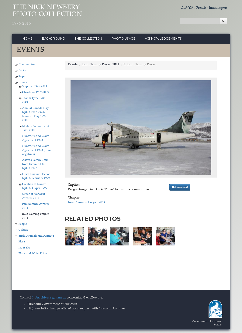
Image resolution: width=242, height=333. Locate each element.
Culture (23, 229)
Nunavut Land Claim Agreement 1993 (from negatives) (36, 150)
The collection (88, 38)
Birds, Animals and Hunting (36, 236)
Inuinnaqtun (218, 8)
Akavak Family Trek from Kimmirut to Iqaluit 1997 (35, 164)
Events (23, 82)
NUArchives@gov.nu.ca (49, 297)
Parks (22, 70)
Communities (27, 64)
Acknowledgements (163, 38)
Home (27, 38)
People (23, 224)
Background (53, 38)
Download (181, 187)
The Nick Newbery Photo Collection (47, 15)
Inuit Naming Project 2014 (100, 64)
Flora (22, 241)
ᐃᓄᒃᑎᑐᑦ (187, 8)
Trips (22, 76)
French (201, 8)
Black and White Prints (33, 253)
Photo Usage (123, 38)
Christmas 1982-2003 (35, 92)
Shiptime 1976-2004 (34, 86)
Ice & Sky (24, 247)
